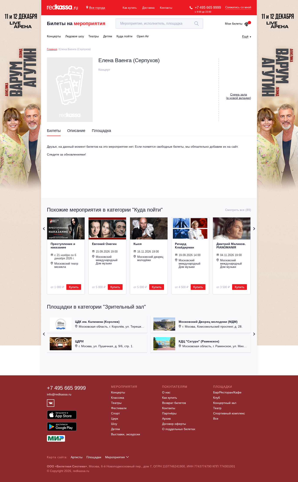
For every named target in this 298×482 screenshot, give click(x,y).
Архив (166, 418)
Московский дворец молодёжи (150, 258)
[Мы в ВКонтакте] (50, 403)
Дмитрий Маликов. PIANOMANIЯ (231, 245)
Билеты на (76, 23)
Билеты (54, 130)
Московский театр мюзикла (66, 265)
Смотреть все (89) (238, 210)
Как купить (130, 7)
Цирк (114, 418)
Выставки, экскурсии (125, 434)
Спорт (115, 413)
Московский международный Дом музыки (106, 260)
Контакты (166, 7)
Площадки (93, 457)
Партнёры (169, 413)
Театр (217, 408)
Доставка (148, 7)
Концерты (118, 392)
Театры (116, 403)
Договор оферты (174, 424)
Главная (52, 49)
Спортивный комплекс (229, 413)
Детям (115, 429)
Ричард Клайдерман (184, 245)
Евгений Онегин (104, 244)
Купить (74, 287)
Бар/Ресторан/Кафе (227, 392)
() (238, 96)
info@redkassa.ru (59, 394)
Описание (76, 130)
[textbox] (159, 24)
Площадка (101, 130)
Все (215, 418)
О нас (166, 392)
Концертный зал (224, 403)
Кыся (138, 244)
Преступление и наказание (63, 245)
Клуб (216, 397)
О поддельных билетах (178, 429)
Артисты (76, 457)
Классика (117, 397)
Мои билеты (233, 23)
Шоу (114, 424)
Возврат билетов (174, 403)
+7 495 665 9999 (208, 7)
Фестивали (119, 408)
